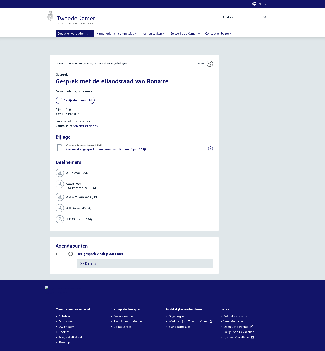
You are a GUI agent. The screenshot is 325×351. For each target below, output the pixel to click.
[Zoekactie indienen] (265, 17)
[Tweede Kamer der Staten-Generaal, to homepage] (71, 17)
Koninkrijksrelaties (85, 126)
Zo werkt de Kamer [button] (183, 33)
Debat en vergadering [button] (73, 33)
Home (59, 63)
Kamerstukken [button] (152, 33)
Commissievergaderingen (112, 63)
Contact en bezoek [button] (218, 33)
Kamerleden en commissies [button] (116, 33)
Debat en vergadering (80, 63)
